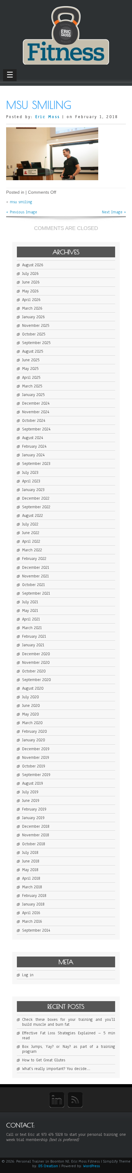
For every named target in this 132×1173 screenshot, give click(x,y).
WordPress (91, 1165)
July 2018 (30, 852)
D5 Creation (48, 1165)
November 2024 (35, 412)
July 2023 (30, 472)
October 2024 (33, 420)
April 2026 (31, 300)
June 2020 (31, 705)
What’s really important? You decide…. (56, 1069)
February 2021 (34, 636)
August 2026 (32, 265)
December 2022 (35, 498)
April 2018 (31, 878)
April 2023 (31, 481)
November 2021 (35, 576)
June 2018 (30, 861)
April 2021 (31, 619)
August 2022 (32, 515)
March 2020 (32, 723)
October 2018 (33, 844)
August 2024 (32, 438)
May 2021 (30, 610)
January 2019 (33, 818)
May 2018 (30, 870)
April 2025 (31, 377)
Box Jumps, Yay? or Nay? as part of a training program (68, 1049)
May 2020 (30, 714)
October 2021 (33, 585)
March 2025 (32, 386)
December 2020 (36, 654)
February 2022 (34, 558)
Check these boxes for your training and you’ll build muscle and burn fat (68, 1022)
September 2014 (36, 930)
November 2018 (35, 835)
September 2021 (36, 593)
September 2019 (36, 775)
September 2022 (36, 507)
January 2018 (33, 904)
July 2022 (30, 524)
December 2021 (35, 567)
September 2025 (36, 343)
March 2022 (32, 550)
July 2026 (30, 273)
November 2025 (35, 325)
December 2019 (35, 749)
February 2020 (34, 731)
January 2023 (33, 490)
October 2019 (33, 766)
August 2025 (32, 351)
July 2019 (30, 792)
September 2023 (36, 463)
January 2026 (33, 317)
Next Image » (114, 212)
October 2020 (34, 671)
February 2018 (34, 895)
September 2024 (36, 429)
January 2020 (33, 740)
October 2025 (33, 334)
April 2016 (31, 913)
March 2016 (32, 921)
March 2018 (32, 887)
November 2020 (36, 662)
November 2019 (35, 757)
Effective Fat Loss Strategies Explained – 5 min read (68, 1035)
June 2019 (30, 800)
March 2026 (32, 308)
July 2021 (30, 602)
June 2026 (31, 282)
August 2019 (32, 783)
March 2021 (32, 628)
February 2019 (34, 809)
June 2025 (30, 360)
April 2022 (31, 541)
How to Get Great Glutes (43, 1060)
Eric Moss (47, 117)
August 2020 (33, 688)
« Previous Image (21, 212)
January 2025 (33, 395)
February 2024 (34, 446)
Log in (27, 975)
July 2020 (30, 697)
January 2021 (33, 645)
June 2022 (30, 533)
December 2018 (35, 826)
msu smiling (21, 202)
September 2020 (36, 680)
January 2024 (33, 455)
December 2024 (35, 403)
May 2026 (30, 291)
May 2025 (30, 368)
